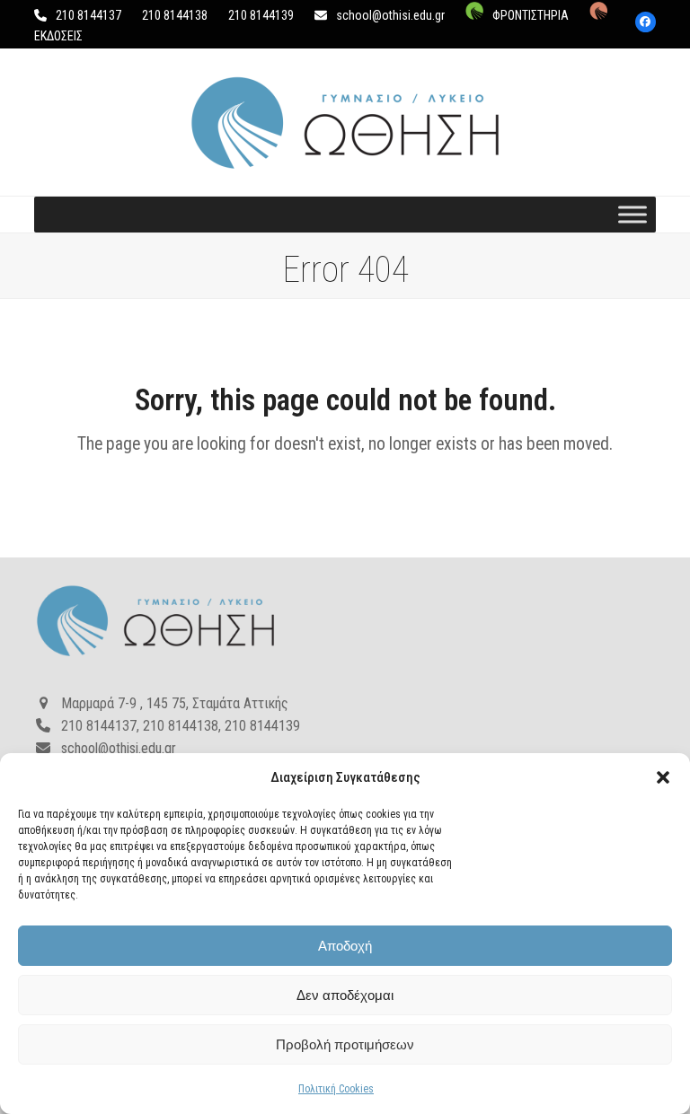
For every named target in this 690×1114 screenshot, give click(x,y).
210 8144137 (88, 15)
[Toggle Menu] (632, 215)
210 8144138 (175, 15)
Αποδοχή (345, 945)
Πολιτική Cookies (336, 1089)
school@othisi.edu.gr (390, 15)
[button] (663, 777)
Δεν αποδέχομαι (345, 995)
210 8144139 (261, 15)
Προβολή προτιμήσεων (345, 1044)
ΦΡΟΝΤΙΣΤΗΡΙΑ (530, 15)
